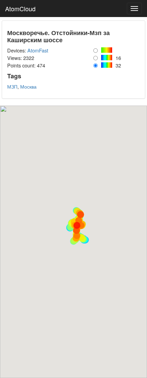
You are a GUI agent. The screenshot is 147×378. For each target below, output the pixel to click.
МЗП (12, 86)
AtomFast (37, 50)
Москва (28, 86)
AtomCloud (20, 8)
